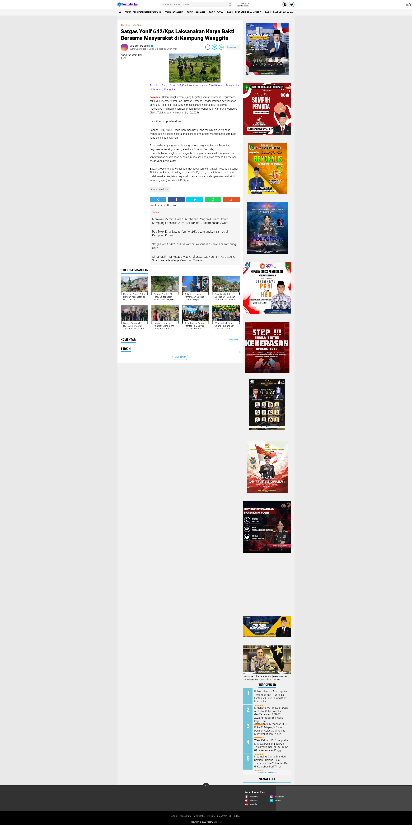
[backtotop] (206, 786)
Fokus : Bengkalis (174, 12)
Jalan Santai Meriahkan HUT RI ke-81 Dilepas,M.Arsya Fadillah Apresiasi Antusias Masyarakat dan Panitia (270, 729)
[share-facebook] (207, 47)
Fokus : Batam (216, 12)
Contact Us (185, 816)
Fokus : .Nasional (196, 12)
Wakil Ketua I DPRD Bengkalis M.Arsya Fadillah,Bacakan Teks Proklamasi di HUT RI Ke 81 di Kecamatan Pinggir (271, 745)
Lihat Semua (180, 357)
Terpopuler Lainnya (267, 772)
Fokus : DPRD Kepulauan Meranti (244, 12)
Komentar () (232, 47)
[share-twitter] (214, 47)
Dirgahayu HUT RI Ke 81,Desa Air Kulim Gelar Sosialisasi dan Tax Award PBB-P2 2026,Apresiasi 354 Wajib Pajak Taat (271, 714)
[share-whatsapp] (221, 47)
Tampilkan (233, 340)
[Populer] (291, 4)
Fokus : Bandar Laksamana (279, 12)
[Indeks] (285, 4)
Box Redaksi (199, 816)
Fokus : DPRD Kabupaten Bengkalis (143, 12)
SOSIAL (237, 816)
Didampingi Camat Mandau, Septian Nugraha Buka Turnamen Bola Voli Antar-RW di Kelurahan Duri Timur (271, 761)
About (174, 816)
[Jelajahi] (408, 4)
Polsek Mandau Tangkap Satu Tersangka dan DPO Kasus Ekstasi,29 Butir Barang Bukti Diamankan (271, 696)
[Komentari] (231, 199)
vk (230, 816)
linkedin (211, 816)
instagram (222, 816)
